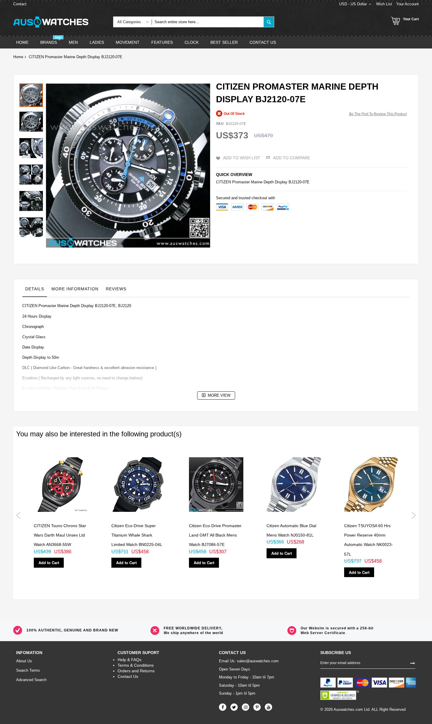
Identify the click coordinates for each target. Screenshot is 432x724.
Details (34, 288)
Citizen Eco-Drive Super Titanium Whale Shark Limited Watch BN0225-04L (136, 535)
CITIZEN (223, 182)
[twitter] (234, 707)
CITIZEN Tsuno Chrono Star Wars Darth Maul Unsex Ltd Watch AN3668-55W (60, 535)
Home (18, 57)
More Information (74, 288)
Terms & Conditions (136, 665)
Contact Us (128, 676)
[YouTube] (268, 707)
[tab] (34, 290)
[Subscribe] (412, 662)
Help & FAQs (129, 659)
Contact (19, 4)
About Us (24, 661)
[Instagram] (245, 707)
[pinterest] (257, 707)
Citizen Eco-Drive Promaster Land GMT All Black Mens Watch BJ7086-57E (215, 535)
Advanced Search (31, 680)
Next (413, 515)
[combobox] (208, 22)
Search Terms (28, 670)
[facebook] (222, 707)
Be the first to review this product (378, 114)
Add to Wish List (241, 157)
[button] (32, 120)
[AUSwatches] (50, 22)
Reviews (116, 288)
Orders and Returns (136, 670)
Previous (18, 515)
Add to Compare (291, 157)
